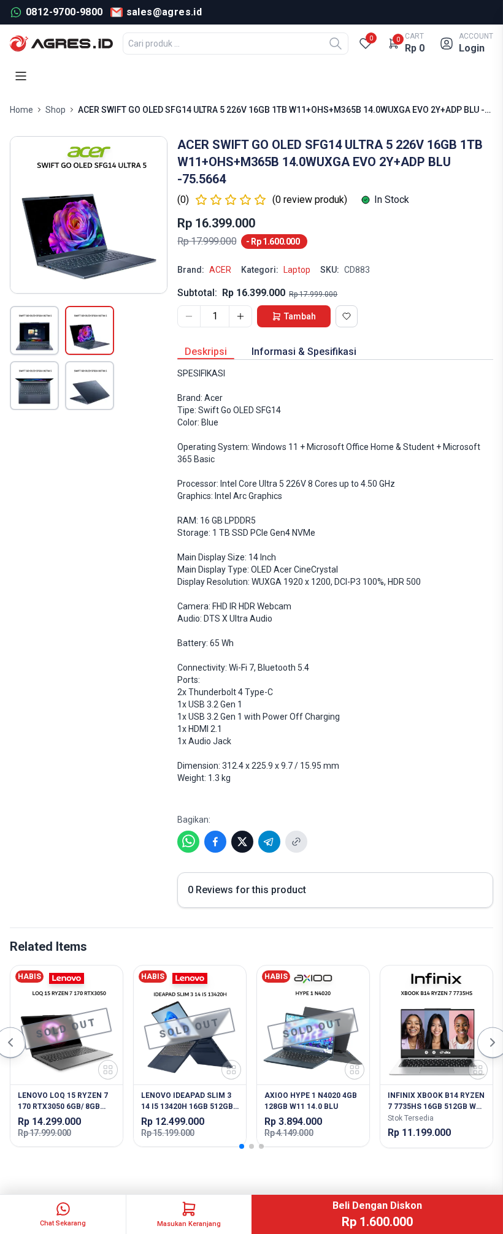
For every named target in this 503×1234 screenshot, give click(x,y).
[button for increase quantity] (240, 316)
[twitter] (242, 842)
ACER (220, 270)
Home (21, 110)
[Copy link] (296, 842)
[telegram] (269, 842)
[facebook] (215, 842)
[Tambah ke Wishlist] (347, 316)
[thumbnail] (34, 330)
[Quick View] (108, 1070)
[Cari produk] (335, 43)
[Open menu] (21, 76)
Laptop (296, 270)
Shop (55, 110)
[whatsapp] (188, 842)
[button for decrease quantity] (189, 316)
